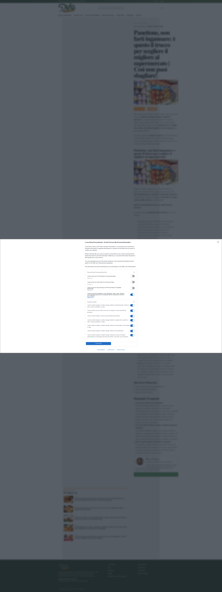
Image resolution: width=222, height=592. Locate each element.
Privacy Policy (121, 349)
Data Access (111, 349)
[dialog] (111, 296)
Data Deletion (101, 349)
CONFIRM (98, 343)
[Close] (218, 242)
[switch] (132, 276)
